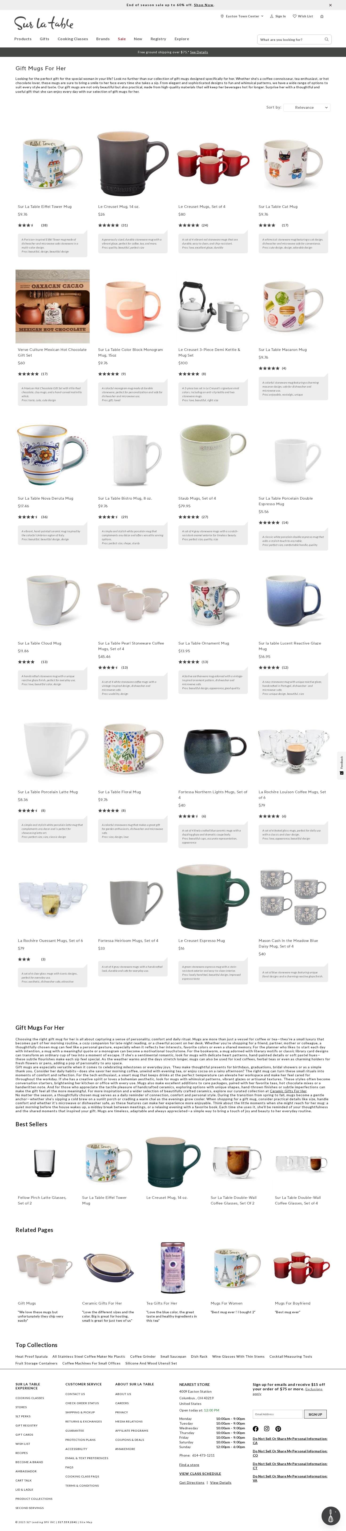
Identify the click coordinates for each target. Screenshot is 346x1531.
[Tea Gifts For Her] (173, 1268)
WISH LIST (23, 1444)
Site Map (86, 1522)
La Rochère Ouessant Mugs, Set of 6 (50, 940)
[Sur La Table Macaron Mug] (293, 306)
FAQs (69, 1467)
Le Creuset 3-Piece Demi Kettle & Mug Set (209, 352)
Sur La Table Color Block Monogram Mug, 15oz (130, 352)
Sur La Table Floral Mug (119, 792)
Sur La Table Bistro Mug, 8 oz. (125, 498)
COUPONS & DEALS (129, 1440)
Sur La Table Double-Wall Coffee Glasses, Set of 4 (298, 1200)
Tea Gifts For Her (161, 1303)
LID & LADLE (24, 1489)
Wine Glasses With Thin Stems (238, 1356)
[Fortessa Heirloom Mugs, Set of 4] (133, 897)
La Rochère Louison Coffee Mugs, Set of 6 (292, 795)
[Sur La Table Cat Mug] (293, 163)
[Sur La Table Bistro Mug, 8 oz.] (133, 455)
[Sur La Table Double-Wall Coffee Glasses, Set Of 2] (237, 1162)
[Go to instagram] (267, 1429)
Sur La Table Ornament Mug (203, 643)
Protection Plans (80, 1440)
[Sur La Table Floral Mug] (133, 748)
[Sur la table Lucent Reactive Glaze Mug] (293, 600)
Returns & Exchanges (83, 1421)
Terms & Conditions (82, 1485)
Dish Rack (199, 1356)
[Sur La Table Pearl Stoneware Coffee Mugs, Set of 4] (133, 600)
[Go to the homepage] (43, 18)
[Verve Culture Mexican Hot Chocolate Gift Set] (52, 306)
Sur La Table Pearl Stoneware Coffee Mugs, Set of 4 (131, 646)
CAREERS (122, 1403)
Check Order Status (82, 1403)
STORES (21, 1407)
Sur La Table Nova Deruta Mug (45, 498)
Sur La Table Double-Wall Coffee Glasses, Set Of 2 (234, 1200)
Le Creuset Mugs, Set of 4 (201, 206)
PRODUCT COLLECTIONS (34, 1498)
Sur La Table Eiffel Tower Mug (45, 206)
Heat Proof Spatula (32, 1356)
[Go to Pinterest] (278, 1429)
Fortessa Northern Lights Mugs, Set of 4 (212, 795)
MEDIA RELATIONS (129, 1421)
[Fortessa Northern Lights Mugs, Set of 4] (213, 748)
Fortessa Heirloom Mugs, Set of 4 (128, 940)
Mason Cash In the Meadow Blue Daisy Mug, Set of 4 (288, 943)
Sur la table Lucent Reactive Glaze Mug (290, 646)
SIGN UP (315, 1414)
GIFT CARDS (24, 1434)
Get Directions (192, 1482)
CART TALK (24, 1480)
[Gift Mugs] (44, 1268)
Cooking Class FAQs (82, 1476)
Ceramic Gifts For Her (288, 1091)
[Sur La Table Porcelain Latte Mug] (52, 748)
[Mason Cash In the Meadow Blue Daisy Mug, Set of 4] (293, 897)
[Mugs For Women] (237, 1268)
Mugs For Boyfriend (293, 1303)
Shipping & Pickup (80, 1412)
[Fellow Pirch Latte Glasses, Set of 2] (44, 1162)
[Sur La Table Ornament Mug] (213, 600)
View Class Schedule (200, 1474)
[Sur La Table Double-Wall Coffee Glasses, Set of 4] (301, 1162)
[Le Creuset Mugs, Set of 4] (213, 163)
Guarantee (74, 1430)
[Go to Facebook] (255, 1429)
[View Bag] (326, 16)
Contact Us (75, 1394)
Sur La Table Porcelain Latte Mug (48, 792)
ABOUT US (123, 1394)
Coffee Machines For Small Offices (91, 1363)
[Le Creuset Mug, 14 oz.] (133, 163)
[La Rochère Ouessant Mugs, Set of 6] (52, 897)
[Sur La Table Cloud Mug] (52, 600)
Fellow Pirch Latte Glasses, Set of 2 (42, 1200)
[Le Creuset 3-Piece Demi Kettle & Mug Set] (213, 306)
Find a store (189, 1465)
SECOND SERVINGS (30, 1508)
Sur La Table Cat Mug (278, 206)
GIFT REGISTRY (27, 1425)
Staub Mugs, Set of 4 (197, 498)
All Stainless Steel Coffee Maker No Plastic (88, 1356)
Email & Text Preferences (86, 1458)
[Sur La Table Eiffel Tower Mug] (52, 163)
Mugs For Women (227, 1303)
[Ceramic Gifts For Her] (109, 1268)
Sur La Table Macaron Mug (283, 349)
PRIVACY (121, 1412)
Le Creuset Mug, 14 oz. (119, 206)
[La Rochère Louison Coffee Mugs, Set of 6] (293, 748)
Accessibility (76, 1449)
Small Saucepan (173, 1356)
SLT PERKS (23, 1416)
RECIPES (22, 1453)
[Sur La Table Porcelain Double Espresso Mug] (293, 455)
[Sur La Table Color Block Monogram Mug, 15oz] (133, 306)
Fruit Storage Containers (37, 1363)
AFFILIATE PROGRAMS (131, 1430)
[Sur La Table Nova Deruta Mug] (52, 455)
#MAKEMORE (125, 1449)
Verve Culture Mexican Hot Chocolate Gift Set (52, 352)
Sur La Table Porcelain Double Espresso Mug (286, 501)
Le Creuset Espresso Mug (201, 940)
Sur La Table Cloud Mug (39, 643)
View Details (221, 1482)
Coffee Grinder (143, 1356)
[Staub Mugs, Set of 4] (213, 455)
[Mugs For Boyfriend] (301, 1268)
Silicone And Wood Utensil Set (151, 1363)
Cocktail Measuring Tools (291, 1356)
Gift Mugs (27, 1303)
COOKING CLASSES (30, 1398)
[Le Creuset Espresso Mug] (213, 897)
